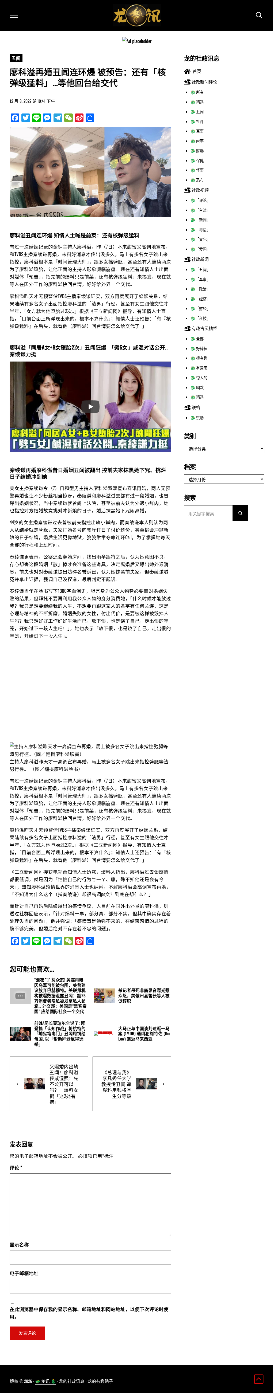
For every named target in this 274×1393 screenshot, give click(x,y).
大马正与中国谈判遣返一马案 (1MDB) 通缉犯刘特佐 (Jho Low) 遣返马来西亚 (144, 1034)
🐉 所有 (197, 92)
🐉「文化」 (200, 239)
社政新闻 (200, 259)
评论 (16, 1167)
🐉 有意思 (199, 368)
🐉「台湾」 (200, 210)
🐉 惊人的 (199, 377)
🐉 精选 (197, 102)
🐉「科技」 (200, 318)
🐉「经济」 (200, 298)
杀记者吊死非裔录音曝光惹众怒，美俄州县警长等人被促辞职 (144, 995)
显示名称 (19, 1244)
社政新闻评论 (204, 82)
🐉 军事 (197, 131)
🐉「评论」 (200, 200)
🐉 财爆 (197, 150)
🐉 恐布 (197, 180)
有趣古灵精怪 (204, 328)
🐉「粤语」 (200, 229)
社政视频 (200, 190)
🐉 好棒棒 (199, 348)
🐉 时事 (197, 141)
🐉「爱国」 (200, 249)
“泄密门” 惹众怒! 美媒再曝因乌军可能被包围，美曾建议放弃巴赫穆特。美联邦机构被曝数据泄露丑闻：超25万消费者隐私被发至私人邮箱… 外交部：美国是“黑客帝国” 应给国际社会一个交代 (60, 995)
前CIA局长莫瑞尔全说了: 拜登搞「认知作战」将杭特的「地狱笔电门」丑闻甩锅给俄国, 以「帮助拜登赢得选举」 (60, 1034)
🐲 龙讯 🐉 (45, 1381)
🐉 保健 (197, 160)
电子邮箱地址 (24, 1272)
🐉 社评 (197, 121)
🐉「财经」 (200, 308)
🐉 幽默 (197, 387)
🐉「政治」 (200, 289)
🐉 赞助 (197, 417)
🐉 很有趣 (199, 358)
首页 (196, 71)
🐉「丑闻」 (200, 269)
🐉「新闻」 (200, 219)
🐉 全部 (197, 338)
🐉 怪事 (197, 170)
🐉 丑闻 (197, 111)
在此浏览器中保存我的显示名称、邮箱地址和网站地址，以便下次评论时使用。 (89, 1312)
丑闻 (16, 58)
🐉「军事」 (200, 279)
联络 (195, 407)
